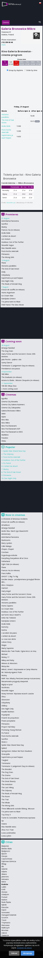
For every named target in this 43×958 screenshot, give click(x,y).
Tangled (4, 760)
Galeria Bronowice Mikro (11, 411)
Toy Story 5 (6, 815)
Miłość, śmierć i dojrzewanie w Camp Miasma (19, 669)
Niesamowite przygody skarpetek (14, 681)
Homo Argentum (8, 292)
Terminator (5, 763)
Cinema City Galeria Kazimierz (13, 404)
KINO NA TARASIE (8, 618)
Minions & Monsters (9, 663)
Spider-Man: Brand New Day (14, 451)
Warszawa (5, 925)
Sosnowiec (5, 912)
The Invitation (6, 784)
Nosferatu (5, 687)
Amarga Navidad (8, 348)
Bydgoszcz (5, 851)
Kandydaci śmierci (8, 298)
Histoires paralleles (8, 266)
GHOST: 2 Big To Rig (9, 576)
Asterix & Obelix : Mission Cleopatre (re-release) (20, 380)
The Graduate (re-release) (11, 377)
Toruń (3, 920)
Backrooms (5, 540)
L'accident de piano (9, 633)
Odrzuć (14, 953)
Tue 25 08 (27, 63)
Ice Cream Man (7, 296)
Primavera (5, 254)
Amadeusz (5, 525)
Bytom (4, 854)
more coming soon (10, 389)
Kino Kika (5, 420)
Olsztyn (4, 892)
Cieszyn (4, 856)
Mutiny (4, 227)
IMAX (3, 413)
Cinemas (10, 394)
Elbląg (3, 864)
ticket (37, 121)
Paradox (4, 438)
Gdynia (4, 871)
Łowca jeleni (6, 836)
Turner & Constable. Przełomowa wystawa (18, 818)
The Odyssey (8, 454)
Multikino (5, 435)
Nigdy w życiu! (7, 684)
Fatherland (5, 561)
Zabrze (4, 933)
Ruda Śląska (6, 902)
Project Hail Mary (8, 727)
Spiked (4, 748)
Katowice (5, 879)
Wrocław (4, 930)
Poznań (4, 897)
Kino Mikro (5, 423)
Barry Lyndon (6, 543)
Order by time (31, 70)
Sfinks (3, 441)
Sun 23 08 (16, 63)
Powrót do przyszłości (10, 718)
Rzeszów (4, 907)
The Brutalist (6, 769)
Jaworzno (5, 876)
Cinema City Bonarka (9, 401)
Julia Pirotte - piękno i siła (11, 359)
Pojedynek (5, 715)
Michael (4, 654)
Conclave (4, 552)
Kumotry (4, 627)
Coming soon (13, 341)
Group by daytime (16, 70)
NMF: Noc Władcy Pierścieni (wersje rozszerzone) (20, 678)
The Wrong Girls (7, 257)
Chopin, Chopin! (7, 549)
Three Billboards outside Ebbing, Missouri (17, 808)
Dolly (3, 272)
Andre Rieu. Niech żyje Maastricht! (14, 531)
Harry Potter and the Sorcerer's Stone (16, 594)
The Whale (5, 802)
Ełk (2, 866)
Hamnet (4, 588)
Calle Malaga (6, 546)
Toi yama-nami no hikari (10, 302)
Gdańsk (4, 869)
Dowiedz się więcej (24, 948)
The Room (5, 796)
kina (14, 4)
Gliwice (4, 874)
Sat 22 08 (11, 63)
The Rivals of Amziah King (11, 284)
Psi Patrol (7, 463)
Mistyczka (5, 666)
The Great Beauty (8, 781)
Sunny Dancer (6, 362)
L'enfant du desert (8, 236)
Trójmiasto (5, 922)
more (3, 45)
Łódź (3, 889)
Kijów (3, 417)
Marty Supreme (7, 648)
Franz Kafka (6, 573)
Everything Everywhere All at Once (14, 558)
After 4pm (36, 111)
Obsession (5, 699)
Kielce (3, 882)
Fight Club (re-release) (10, 564)
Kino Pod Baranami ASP (10, 429)
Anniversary (5, 534)
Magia (3, 645)
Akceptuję (27, 953)
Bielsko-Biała (6, 848)
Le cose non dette (8, 639)
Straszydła (5, 754)
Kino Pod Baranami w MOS (12, 432)
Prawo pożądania (8, 721)
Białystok (5, 846)
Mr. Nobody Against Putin (11, 672)
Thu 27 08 (38, 63)
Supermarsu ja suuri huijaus (12, 278)
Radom (4, 900)
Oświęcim (5, 894)
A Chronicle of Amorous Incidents (14, 519)
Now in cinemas (15, 515)
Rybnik (4, 905)
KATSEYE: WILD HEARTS (11, 615)
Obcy (3, 696)
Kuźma (4, 630)
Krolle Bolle (6, 126)
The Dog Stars (7, 351)
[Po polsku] (40, 3)
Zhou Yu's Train (7, 830)
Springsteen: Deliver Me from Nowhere (16, 751)
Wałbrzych (5, 928)
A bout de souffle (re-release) (13, 289)
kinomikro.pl (11, 202)
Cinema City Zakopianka (10, 407)
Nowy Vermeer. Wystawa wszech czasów (17, 693)
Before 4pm (23, 111)
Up (2, 821)
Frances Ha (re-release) (10, 230)
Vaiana (4, 824)
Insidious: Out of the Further (12, 242)
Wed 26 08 (33, 63)
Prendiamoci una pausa (10, 368)
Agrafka (4, 398)
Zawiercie (5, 935)
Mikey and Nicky (7, 660)
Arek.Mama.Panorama (10, 221)
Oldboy (4, 706)
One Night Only (7, 281)
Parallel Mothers (7, 712)
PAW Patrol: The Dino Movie (12, 305)
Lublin (3, 887)
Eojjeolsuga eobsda (9, 555)
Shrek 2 (4, 742)
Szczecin (4, 917)
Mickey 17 (5, 657)
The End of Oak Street (10, 269)
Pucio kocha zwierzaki (6, 131)
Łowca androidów (8, 833)
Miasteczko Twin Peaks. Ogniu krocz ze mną (18, 651)
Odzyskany (5, 275)
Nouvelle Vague (7, 245)
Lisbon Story (6, 642)
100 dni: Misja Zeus (8, 386)
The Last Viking (7, 787)
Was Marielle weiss (8, 248)
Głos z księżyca (7, 585)
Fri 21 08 (5, 63)
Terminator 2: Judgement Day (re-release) (17, 365)
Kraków (4, 884)
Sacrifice (4, 224)
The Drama (5, 775)
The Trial (4, 799)
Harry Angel (6, 591)
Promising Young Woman (11, 730)
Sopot (3, 910)
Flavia (3, 263)
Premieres (11, 214)
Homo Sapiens (7, 606)
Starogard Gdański (8, 915)
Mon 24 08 (22, 63)
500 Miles (5, 374)
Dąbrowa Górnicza (8, 861)
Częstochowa (6, 859)
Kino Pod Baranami (9, 426)
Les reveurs (5, 239)
